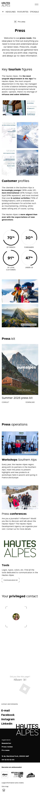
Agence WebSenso (3, 790)
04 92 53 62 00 (8, 760)
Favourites (22, 12)
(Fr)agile (34, 12)
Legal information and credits (13, 783)
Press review (7, 747)
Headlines (11, 12)
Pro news (5, 750)
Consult (5, 402)
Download (30, 402)
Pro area (21, 22)
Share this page (20, 679)
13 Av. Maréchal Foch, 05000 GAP (15, 756)
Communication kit (11, 580)
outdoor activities (21, 198)
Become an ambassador (12, 767)
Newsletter (6, 743)
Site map (5, 786)
